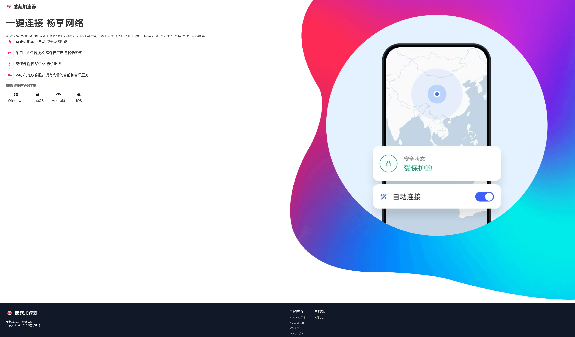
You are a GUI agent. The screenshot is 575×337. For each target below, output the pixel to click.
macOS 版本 (296, 333)
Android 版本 (297, 322)
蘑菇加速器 (34, 325)
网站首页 (319, 317)
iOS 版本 (294, 328)
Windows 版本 (298, 317)
